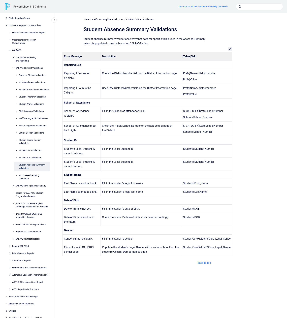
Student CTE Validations (30, 150)
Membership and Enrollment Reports (29, 267)
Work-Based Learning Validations (29, 177)
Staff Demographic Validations (33, 118)
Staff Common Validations (31, 111)
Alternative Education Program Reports (30, 275)
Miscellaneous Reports (23, 253)
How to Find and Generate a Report (28, 32)
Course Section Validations (31, 133)
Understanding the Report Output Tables (24, 41)
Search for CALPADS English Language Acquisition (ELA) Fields (32, 205)
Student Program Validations (32, 97)
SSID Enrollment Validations (32, 82)
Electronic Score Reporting (21, 303)
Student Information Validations (34, 89)
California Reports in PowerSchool (25, 25)
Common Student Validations (32, 75)
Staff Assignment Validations (33, 125)
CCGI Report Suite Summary (25, 289)
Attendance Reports (21, 260)
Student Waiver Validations (31, 104)
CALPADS (16, 50)
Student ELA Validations (30, 157)
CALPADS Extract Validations (29, 68)
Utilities (12, 311)
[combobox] (259, 7)
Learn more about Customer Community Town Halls (203, 6)
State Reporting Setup (19, 18)
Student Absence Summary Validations (32, 166)
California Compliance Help (105, 19)
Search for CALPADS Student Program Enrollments (29, 195)
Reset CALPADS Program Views (31, 224)
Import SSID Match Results (28, 231)
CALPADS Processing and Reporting (26, 59)
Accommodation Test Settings (23, 296)
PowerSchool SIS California (30, 6)
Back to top (204, 262)
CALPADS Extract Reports (28, 239)
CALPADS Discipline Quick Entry (31, 185)
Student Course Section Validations (30, 142)
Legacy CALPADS (20, 246)
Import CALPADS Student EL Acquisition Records (29, 215)
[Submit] (240, 6)
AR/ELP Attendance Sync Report (27, 282)
